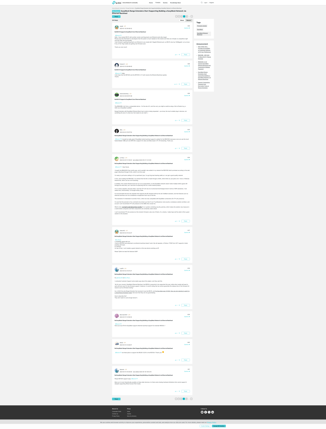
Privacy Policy (115, 416)
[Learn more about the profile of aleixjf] (117, 343)
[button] (151, 2)
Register (211, 2)
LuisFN (122, 268)
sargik (121, 26)
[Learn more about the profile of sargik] (117, 27)
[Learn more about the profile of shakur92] (117, 231)
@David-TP (118, 35)
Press (129, 409)
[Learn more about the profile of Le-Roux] (117, 158)
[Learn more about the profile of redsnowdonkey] (117, 94)
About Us (115, 409)
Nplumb (122, 369)
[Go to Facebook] (205, 412)
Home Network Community (118, 8)
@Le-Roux (118, 240)
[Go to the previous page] (176, 16)
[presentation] (117, 27)
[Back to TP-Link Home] (116, 2)
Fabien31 (122, 64)
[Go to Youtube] (202, 412)
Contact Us (115, 413)
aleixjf (121, 342)
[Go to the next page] (192, 16)
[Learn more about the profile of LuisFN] (117, 269)
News (128, 411)
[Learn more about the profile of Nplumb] (117, 370)
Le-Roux (122, 157)
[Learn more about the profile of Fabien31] (117, 65)
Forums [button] (158, 2)
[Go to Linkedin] (212, 412)
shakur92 (122, 230)
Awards (129, 413)
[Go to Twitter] (209, 412)
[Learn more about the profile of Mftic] (117, 131)
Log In (205, 2)
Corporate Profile (116, 411)
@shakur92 (119, 277)
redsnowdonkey (124, 93)
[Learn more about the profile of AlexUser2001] (117, 315)
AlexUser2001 (123, 314)
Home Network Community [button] (130, 2)
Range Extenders (130, 8)
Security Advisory (131, 416)
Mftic (121, 130)
